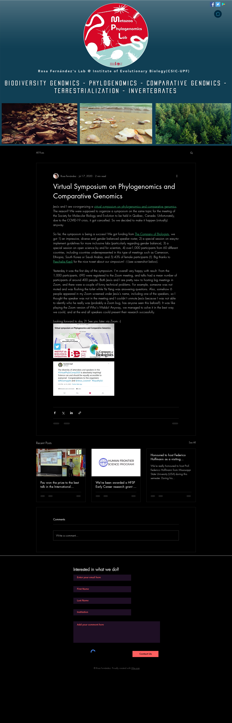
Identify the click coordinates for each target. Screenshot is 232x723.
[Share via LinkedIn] (71, 412)
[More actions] (177, 176)
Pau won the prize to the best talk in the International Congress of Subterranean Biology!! (59, 484)
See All (192, 442)
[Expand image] (83, 341)
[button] (218, 14)
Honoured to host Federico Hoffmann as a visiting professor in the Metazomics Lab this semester (169, 457)
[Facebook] (212, 4)
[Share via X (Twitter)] (63, 412)
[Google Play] (223, 4)
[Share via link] (79, 412)
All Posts (40, 152)
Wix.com (135, 671)
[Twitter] (218, 4)
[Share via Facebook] (54, 412)
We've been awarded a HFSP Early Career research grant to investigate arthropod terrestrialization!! (116, 484)
